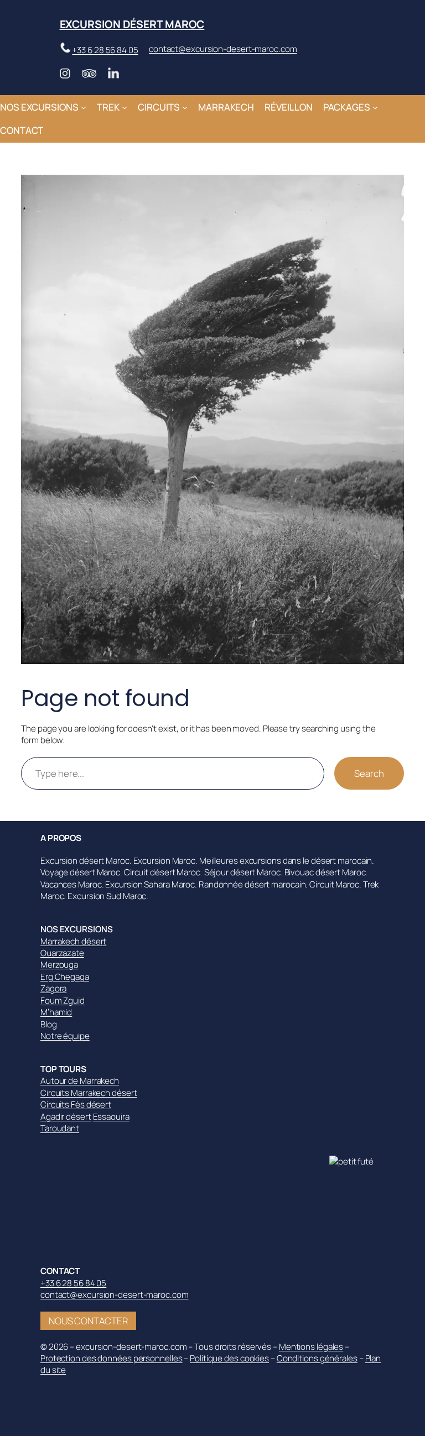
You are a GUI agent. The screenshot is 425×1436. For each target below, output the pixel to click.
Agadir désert (65, 1116)
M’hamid (56, 1012)
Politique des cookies (229, 1358)
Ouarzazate (62, 953)
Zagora (53, 988)
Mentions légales (311, 1347)
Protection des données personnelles (111, 1358)
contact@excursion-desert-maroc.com (223, 49)
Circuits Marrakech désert (88, 1093)
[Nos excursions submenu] (83, 106)
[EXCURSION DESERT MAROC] (357, 1161)
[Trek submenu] (124, 106)
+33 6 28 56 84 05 (105, 50)
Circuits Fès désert (75, 1104)
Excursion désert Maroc (132, 24)
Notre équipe (65, 1036)
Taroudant (59, 1128)
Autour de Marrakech (79, 1081)
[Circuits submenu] (185, 106)
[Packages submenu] (375, 106)
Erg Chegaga (64, 977)
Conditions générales (317, 1358)
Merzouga (59, 964)
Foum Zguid (62, 1000)
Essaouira (111, 1116)
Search (368, 773)
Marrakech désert (73, 941)
